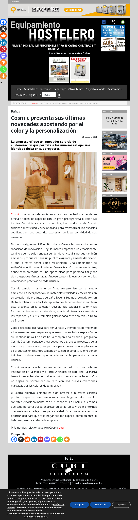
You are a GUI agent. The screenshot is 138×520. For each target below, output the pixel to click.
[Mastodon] (47, 439)
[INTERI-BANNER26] (114, 121)
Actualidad (30, 89)
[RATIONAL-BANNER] (114, 142)
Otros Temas (75, 89)
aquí (61, 427)
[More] (67, 439)
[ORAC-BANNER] (114, 185)
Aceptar (79, 504)
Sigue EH (34, 94)
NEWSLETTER (105, 488)
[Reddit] (27, 439)
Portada (34, 103)
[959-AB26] (114, 205)
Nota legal (39, 488)
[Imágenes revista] (69, 10)
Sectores (45, 89)
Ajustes (121, 504)
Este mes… (21, 94)
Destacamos (114, 89)
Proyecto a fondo (95, 89)
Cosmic (15, 214)
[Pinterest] (40, 439)
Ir (59, 95)
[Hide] (1, 82)
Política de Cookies (55, 488)
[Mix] (54, 439)
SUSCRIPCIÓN (119, 488)
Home (18, 89)
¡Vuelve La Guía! (24, 488)
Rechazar (100, 504)
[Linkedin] (34, 439)
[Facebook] (14, 439)
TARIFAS (93, 488)
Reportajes (60, 89)
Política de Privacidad (76, 488)
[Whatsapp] (60, 439)
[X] (21, 439)
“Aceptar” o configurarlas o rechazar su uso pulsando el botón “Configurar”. (35, 515)
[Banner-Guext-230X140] (114, 163)
